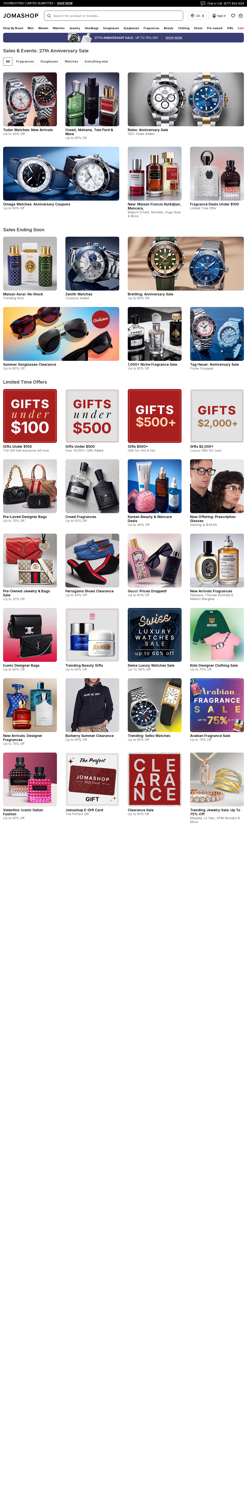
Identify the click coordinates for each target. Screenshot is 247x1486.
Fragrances (151, 28)
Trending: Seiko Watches (149, 736)
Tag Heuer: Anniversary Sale (214, 364)
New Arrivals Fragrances (211, 591)
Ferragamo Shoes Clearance (89, 591)
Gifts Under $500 (80, 446)
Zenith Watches (78, 294)
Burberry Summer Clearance (89, 736)
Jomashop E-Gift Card (84, 810)
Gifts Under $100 (17, 446)
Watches (59, 28)
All (8, 61)
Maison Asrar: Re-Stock (23, 294)
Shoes (198, 28)
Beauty (168, 28)
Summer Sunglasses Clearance (29, 364)
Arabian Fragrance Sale (210, 736)
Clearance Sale (141, 810)
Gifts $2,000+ (202, 446)
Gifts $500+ (138, 446)
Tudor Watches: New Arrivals (28, 130)
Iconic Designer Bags (21, 665)
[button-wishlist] (233, 15)
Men (31, 28)
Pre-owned (214, 28)
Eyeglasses (131, 28)
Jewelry (74, 28)
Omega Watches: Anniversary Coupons (36, 204)
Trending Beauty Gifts (84, 665)
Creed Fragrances (80, 517)
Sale (241, 28)
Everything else (96, 61)
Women (43, 28)
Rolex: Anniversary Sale (148, 130)
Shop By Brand (13, 28)
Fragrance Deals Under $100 (214, 204)
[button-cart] (240, 15)
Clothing (183, 28)
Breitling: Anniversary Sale (150, 294)
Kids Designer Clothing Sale (214, 665)
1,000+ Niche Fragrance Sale (152, 364)
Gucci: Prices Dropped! (147, 591)
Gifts (230, 28)
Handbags (92, 28)
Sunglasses (111, 28)
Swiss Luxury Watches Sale (151, 665)
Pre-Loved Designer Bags (25, 517)
